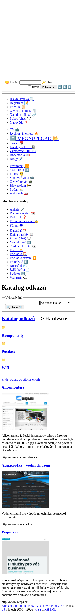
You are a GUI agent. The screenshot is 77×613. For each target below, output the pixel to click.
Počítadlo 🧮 (18, 254)
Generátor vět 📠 (21, 181)
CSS (38, 609)
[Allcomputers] (25, 428)
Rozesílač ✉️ (18, 265)
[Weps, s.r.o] (25, 573)
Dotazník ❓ (18, 217)
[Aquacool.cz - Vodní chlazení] (25, 506)
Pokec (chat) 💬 (20, 118)
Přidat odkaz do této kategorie (21, 379)
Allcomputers (13, 387)
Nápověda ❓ (19, 122)
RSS (31, 605)
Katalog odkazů (18, 318)
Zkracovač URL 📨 (23, 151)
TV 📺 (14, 129)
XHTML (50, 609)
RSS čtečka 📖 (20, 155)
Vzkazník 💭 (18, 277)
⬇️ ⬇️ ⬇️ (65, 87)
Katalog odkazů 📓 (22, 147)
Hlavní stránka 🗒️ (22, 99)
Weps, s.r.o (11, 532)
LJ (3, 609)
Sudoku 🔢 (17, 273)
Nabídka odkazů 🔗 (23, 114)
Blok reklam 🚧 (20, 185)
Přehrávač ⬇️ (19, 262)
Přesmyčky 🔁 (19, 166)
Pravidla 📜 (17, 107)
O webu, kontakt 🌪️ (23, 110)
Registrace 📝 (19, 103)
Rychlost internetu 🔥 (24, 133)
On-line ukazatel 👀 (23, 246)
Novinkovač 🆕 (20, 242)
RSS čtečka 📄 (20, 269)
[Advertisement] (38, 40)
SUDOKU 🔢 (19, 170)
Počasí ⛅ (16, 189)
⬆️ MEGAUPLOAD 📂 (34, 138)
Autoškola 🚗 (19, 193)
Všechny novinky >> (50, 605)
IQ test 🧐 (16, 174)
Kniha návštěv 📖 (21, 234)
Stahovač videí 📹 (22, 177)
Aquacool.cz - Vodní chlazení (26, 465)
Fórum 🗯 (16, 225)
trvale (35, 87)
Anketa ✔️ (17, 209)
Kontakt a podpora (14, 605)
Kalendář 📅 (18, 230)
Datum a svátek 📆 (22, 213)
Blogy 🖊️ (16, 159)
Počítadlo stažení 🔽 (23, 258)
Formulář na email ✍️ (24, 221)
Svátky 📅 (17, 143)
